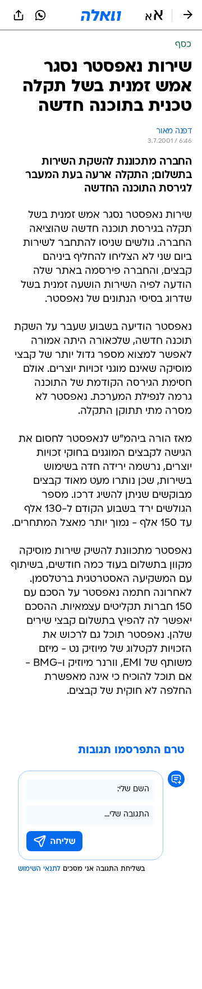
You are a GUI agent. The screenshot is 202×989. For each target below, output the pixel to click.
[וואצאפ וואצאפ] (40, 15)
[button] (154, 15)
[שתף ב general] (18, 15)
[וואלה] (101, 15)
